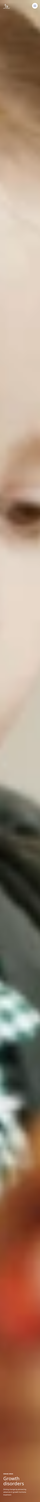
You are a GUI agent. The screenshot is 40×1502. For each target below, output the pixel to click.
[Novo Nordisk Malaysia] (8, 6)
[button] (35, 6)
